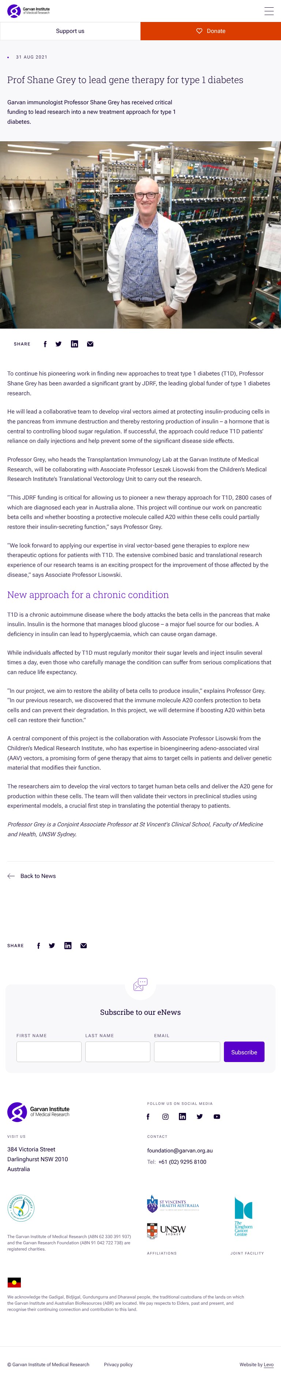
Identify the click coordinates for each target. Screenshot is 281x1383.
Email (162, 1035)
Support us (70, 30)
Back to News (38, 875)
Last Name (99, 1035)
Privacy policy (118, 1365)
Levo (269, 1365)
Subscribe (244, 1052)
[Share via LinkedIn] (74, 344)
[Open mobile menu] (269, 11)
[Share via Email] (90, 344)
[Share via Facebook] (45, 344)
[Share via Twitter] (58, 344)
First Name (31, 1035)
